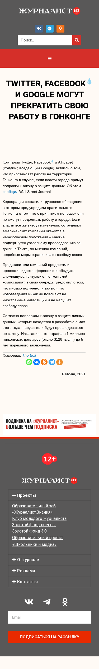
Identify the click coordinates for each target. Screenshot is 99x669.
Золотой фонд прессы (34, 524)
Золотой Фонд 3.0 (29, 531)
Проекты (26, 495)
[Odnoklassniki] (60, 29)
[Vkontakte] (36, 362)
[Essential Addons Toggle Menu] (49, 58)
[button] (49, 495)
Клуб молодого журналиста (39, 518)
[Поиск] (76, 40)
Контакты (27, 581)
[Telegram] (50, 29)
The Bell (29, 355)
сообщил (10, 191)
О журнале (28, 559)
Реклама (26, 570)
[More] (59, 362)
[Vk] (39, 29)
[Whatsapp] (29, 362)
